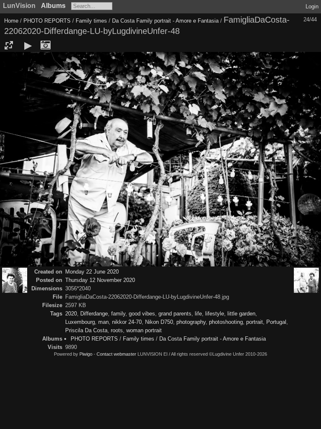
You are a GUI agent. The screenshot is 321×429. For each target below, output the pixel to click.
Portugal (276, 322)
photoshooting (226, 322)
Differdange (94, 313)
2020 (71, 313)
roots (117, 330)
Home (11, 21)
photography (191, 322)
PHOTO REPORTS (47, 21)
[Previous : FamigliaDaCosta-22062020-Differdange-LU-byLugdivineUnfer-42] (14, 280)
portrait (254, 322)
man (103, 322)
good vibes (142, 313)
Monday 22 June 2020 (92, 272)
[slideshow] (28, 45)
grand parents (174, 313)
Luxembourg (80, 322)
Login (312, 6)
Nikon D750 (159, 322)
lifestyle (214, 313)
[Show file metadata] (45, 45)
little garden (241, 313)
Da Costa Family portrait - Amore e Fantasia (165, 21)
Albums (53, 5)
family (118, 313)
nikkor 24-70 (127, 322)
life (198, 313)
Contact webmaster (116, 354)
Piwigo (85, 354)
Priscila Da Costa (86, 330)
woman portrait (144, 330)
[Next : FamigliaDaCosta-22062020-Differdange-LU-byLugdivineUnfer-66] (306, 280)
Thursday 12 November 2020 (100, 280)
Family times (92, 21)
